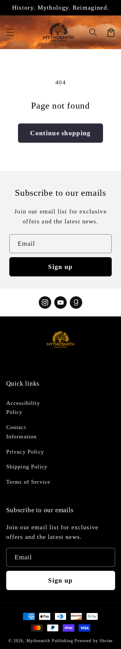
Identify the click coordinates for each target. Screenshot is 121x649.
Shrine (106, 640)
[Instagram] (45, 302)
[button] (10, 32)
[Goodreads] (76, 302)
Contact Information (21, 431)
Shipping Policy (27, 466)
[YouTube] (60, 302)
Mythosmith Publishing (49, 640)
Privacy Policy (25, 452)
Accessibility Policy (23, 407)
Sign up (60, 266)
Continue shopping (60, 133)
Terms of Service (28, 482)
